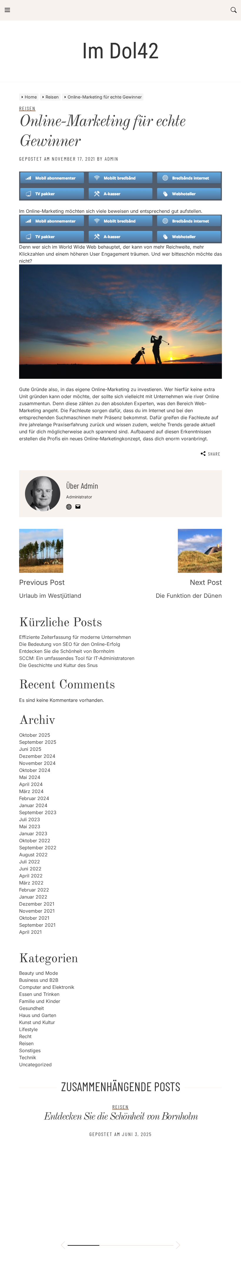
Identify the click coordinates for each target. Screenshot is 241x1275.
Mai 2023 (29, 826)
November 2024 (37, 763)
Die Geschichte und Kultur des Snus (58, 665)
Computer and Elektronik (46, 987)
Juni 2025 (30, 749)
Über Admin (82, 485)
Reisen (26, 1043)
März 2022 (31, 883)
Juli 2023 (29, 819)
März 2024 (31, 791)
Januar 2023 (33, 833)
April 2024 (31, 784)
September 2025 (37, 742)
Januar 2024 (33, 805)
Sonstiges (30, 1050)
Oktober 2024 (34, 770)
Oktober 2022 (34, 840)
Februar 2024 (34, 798)
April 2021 (30, 932)
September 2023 (37, 812)
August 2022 (33, 855)
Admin (111, 158)
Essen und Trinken (39, 994)
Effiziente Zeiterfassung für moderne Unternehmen (75, 637)
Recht (25, 1036)
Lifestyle (28, 1029)
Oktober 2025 (34, 735)
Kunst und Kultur (37, 1022)
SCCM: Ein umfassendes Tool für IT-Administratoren (76, 658)
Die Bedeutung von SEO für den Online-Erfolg (69, 644)
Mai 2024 (29, 777)
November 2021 (37, 911)
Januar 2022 (33, 897)
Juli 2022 (29, 862)
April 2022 (31, 876)
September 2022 (37, 847)
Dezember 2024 (37, 756)
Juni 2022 (30, 869)
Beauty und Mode (38, 973)
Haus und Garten (37, 1015)
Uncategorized (35, 1064)
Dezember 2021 (36, 904)
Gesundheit (31, 1008)
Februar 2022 (34, 890)
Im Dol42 (120, 51)
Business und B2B (38, 980)
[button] (63, 1246)
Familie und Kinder (39, 1001)
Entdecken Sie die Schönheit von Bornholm (66, 651)
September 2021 (37, 925)
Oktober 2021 (34, 918)
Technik (27, 1057)
